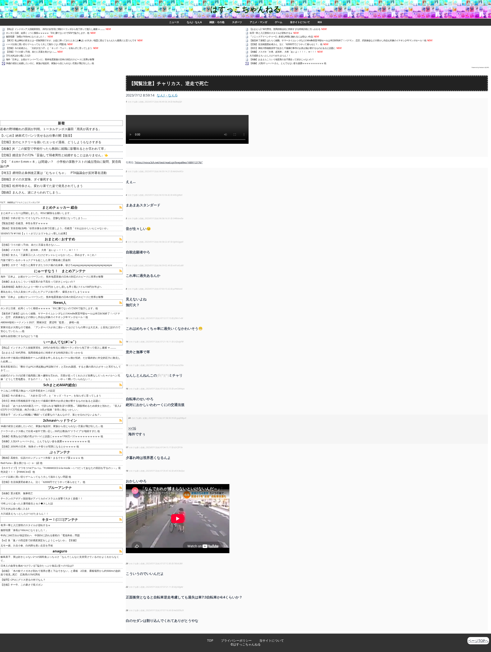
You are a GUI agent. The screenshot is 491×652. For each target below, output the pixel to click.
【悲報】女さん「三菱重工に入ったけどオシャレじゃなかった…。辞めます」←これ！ (49, 255)
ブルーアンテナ (60, 487)
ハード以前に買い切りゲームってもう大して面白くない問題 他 (36, 44)
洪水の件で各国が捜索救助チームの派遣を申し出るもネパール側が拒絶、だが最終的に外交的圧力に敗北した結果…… (60, 359)
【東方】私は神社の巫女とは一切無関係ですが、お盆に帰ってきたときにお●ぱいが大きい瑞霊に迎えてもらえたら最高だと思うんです (71, 40)
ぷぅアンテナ (59, 452)
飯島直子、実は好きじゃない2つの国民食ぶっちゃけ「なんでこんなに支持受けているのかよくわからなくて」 (60, 558)
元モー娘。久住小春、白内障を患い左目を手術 (27, 545)
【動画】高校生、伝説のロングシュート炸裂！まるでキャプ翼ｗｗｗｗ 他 (42, 457)
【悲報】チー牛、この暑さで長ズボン (22, 584)
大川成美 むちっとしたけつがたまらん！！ (270, 55)
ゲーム (278, 22)
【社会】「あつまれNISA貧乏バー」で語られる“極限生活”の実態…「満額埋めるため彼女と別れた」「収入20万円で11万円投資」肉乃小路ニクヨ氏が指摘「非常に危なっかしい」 (61, 407)
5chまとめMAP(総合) (60, 385)
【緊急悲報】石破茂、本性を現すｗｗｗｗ (24, 223)
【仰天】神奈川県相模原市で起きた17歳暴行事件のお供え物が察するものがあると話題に (292, 48)
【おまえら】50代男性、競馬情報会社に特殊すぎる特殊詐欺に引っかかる (285, 29)
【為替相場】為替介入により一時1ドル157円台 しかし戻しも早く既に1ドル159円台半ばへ (51, 286)
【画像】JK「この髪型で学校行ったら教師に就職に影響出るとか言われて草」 (53, 148)
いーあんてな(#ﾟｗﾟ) (60, 342)
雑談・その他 (216, 22)
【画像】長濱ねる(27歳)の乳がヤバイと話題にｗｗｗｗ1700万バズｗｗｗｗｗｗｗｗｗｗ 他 (52, 436)
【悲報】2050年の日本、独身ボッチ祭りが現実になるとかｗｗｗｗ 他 (40, 446)
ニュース (174, 22)
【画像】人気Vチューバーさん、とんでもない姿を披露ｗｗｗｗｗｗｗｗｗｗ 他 (288, 63)
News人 (59, 302)
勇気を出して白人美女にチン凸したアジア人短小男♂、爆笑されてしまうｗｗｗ (45, 291)
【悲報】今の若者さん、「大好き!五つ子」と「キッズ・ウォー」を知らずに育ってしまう (49, 48)
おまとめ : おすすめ (60, 239)
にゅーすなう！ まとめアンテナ (60, 271)
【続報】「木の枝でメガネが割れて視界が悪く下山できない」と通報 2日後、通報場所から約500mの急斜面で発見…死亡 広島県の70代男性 (60, 572)
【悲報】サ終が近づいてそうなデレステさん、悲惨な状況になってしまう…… (44, 218)
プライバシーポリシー (236, 640)
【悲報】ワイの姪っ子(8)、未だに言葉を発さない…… (31, 51)
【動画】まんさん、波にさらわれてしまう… (30, 192)
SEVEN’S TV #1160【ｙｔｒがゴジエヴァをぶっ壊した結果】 (34, 233)
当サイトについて (300, 22)
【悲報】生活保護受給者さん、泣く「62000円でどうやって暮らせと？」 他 (286, 44)
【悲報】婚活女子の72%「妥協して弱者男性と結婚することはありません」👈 (54, 155)
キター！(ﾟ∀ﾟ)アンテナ (60, 519)
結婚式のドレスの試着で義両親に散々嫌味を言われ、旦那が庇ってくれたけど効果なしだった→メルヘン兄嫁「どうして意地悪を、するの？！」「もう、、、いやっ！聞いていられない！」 (60, 377)
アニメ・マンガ (258, 22)
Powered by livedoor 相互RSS (480, 67)
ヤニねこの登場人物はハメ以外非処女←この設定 (28, 390)
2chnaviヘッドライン (60, 420)
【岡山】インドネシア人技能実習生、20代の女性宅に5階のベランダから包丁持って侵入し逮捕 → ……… (55, 29)
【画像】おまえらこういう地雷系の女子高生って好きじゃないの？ (282, 59)
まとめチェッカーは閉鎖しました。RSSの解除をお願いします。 (36, 213)
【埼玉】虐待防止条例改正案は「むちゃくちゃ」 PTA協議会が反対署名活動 (53, 173)
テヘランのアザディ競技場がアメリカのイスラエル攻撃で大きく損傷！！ (42, 498)
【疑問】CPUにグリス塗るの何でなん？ (23, 579)
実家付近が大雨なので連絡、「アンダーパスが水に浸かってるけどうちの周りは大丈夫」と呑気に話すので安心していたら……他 (60, 329)
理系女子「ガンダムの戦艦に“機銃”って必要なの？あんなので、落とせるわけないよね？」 (51, 414)
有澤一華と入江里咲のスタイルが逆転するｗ (271, 33)
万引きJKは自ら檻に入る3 (18, 55)
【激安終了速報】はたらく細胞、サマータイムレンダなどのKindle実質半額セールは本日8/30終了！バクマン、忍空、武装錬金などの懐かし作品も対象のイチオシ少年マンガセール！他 (338, 40)
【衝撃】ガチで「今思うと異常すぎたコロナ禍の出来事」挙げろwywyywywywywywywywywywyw (56, 265)
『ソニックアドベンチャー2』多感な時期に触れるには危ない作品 (281, 36)
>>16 (132, 428)
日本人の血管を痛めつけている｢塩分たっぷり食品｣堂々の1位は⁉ (37, 565)
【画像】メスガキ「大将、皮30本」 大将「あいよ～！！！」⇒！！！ (283, 51)
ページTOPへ (478, 640)
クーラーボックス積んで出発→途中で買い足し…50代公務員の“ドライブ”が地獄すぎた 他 (50, 431)
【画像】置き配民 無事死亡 (17, 493)
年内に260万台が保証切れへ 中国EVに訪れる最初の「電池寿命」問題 (40, 535)
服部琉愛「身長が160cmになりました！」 (26, 36)
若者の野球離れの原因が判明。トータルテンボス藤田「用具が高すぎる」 (50, 129)
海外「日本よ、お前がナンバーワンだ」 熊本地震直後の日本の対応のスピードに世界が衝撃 (50, 59)
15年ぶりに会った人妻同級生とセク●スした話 (27, 503)
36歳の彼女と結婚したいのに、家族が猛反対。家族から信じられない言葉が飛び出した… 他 (50, 63)
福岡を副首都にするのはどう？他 (19, 336)
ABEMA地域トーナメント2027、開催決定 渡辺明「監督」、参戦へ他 (40, 322)
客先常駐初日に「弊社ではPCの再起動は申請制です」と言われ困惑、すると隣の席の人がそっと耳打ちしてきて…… (61, 368)
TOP (210, 640)
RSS (320, 22)
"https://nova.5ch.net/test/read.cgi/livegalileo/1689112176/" (168, 162)
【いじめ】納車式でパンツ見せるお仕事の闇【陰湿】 (37, 135)
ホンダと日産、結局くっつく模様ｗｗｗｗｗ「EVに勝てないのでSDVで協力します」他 (47, 33)
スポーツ (237, 22)
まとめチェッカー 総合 (60, 207)
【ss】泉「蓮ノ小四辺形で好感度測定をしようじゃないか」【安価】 (39, 540)
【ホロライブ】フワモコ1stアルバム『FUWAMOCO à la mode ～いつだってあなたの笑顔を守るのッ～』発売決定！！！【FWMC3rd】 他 (61, 470)
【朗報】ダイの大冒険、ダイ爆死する (26, 179)
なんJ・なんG (194, 22)
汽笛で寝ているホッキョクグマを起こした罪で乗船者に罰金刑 (35, 260)
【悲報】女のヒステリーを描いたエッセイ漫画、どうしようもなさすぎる (50, 142)
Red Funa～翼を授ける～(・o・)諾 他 (21, 463)
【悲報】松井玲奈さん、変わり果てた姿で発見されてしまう (41, 186)
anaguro (60, 551)
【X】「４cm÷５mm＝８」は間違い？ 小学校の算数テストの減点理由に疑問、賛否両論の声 (60, 163)
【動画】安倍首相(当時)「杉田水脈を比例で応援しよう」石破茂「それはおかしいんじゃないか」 (55, 228)
